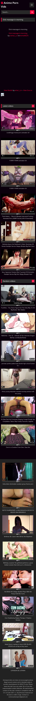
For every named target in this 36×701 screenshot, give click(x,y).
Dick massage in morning (18, 33)
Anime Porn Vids (9, 4)
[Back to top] (30, 695)
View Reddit (8, 90)
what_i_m (18, 90)
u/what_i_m (13, 36)
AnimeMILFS (23, 36)
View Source (27, 90)
